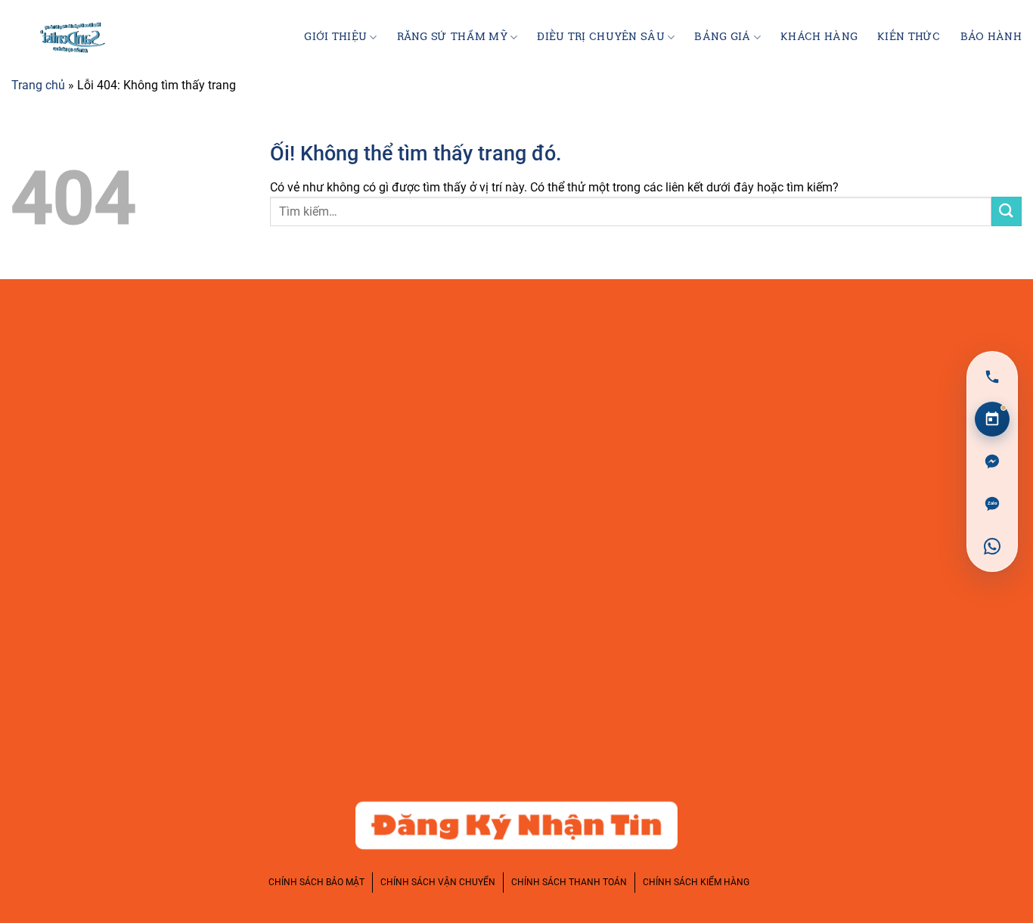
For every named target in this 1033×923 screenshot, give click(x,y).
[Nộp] (1006, 211)
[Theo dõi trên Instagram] (915, 348)
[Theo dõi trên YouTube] (1005, 348)
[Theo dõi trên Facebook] (870, 348)
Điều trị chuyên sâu (600, 37)
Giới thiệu (335, 37)
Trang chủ (38, 85)
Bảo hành (991, 37)
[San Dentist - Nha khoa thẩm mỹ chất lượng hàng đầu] (68, 38)
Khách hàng (819, 37)
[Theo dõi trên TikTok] (961, 348)
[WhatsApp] (992, 546)
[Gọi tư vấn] (992, 376)
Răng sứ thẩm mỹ (452, 37)
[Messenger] (992, 461)
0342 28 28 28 (92, 403)
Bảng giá (722, 37)
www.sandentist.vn (110, 472)
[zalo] (992, 503)
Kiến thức (909, 37)
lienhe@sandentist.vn (118, 438)
